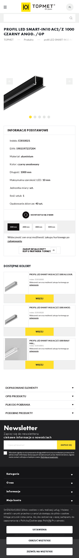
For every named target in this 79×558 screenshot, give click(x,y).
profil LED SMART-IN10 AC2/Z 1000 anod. (49, 307)
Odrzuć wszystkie (39, 540)
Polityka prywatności (49, 457)
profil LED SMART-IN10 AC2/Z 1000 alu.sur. (51, 274)
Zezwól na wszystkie (40, 551)
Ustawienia (40, 529)
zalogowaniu (15, 241)
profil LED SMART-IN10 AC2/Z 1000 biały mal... (49, 341)
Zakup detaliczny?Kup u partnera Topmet (37, 250)
